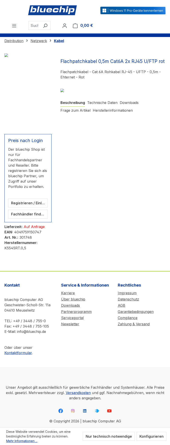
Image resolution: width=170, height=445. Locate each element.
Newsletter (70, 324)
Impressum (127, 293)
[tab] (72, 103)
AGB (121, 305)
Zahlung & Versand (134, 324)
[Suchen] (45, 25)
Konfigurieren (151, 436)
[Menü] (14, 25)
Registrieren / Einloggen (29, 203)
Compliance (127, 318)
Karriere (68, 293)
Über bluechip (73, 299)
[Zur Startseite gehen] (52, 10)
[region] (28, 91)
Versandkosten (78, 392)
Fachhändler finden (28, 214)
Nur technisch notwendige (109, 436)
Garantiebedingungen (136, 311)
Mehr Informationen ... (21, 441)
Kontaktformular (18, 353)
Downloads (70, 305)
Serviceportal (72, 318)
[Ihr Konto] (64, 25)
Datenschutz (128, 299)
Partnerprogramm (76, 311)
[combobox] (34, 25)
